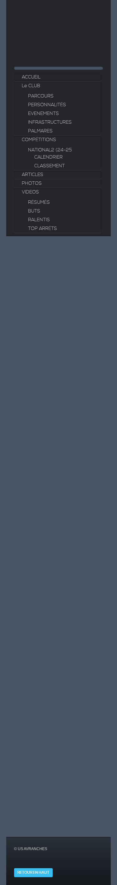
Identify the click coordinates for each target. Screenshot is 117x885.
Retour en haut (33, 872)
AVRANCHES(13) (33, 765)
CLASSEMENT (49, 166)
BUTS (34, 211)
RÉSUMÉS (39, 202)
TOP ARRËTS (42, 229)
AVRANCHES (29, 690)
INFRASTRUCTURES (50, 122)
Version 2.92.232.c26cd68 (76, 825)
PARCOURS (41, 96)
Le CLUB (31, 86)
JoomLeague (48, 825)
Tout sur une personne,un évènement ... (53, 349)
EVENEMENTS (43, 114)
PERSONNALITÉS (47, 105)
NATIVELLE (93, 584)
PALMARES (40, 131)
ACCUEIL (31, 77)
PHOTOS (32, 183)
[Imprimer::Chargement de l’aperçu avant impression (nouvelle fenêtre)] (22, 419)
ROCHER (91, 629)
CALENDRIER (48, 157)
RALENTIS (39, 220)
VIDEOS (30, 192)
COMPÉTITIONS (39, 140)
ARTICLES (32, 175)
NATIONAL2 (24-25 (50, 150)
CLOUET (90, 577)
